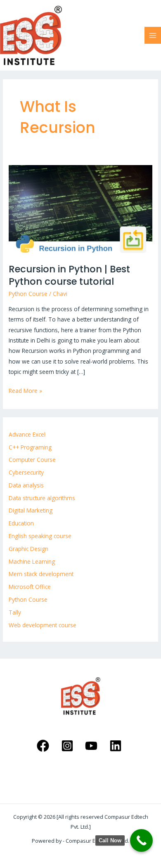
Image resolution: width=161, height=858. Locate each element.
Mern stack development (41, 574)
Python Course (28, 294)
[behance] (117, 746)
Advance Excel (27, 434)
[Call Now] (141, 840)
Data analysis (26, 485)
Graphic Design (28, 549)
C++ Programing (30, 447)
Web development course (42, 625)
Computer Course (32, 459)
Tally (15, 612)
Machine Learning (32, 561)
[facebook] (44, 746)
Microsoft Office (30, 587)
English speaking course (40, 536)
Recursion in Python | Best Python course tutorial (69, 275)
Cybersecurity (26, 472)
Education (21, 523)
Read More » (25, 390)
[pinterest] (68, 746)
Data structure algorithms (42, 498)
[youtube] (92, 746)
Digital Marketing (30, 510)
